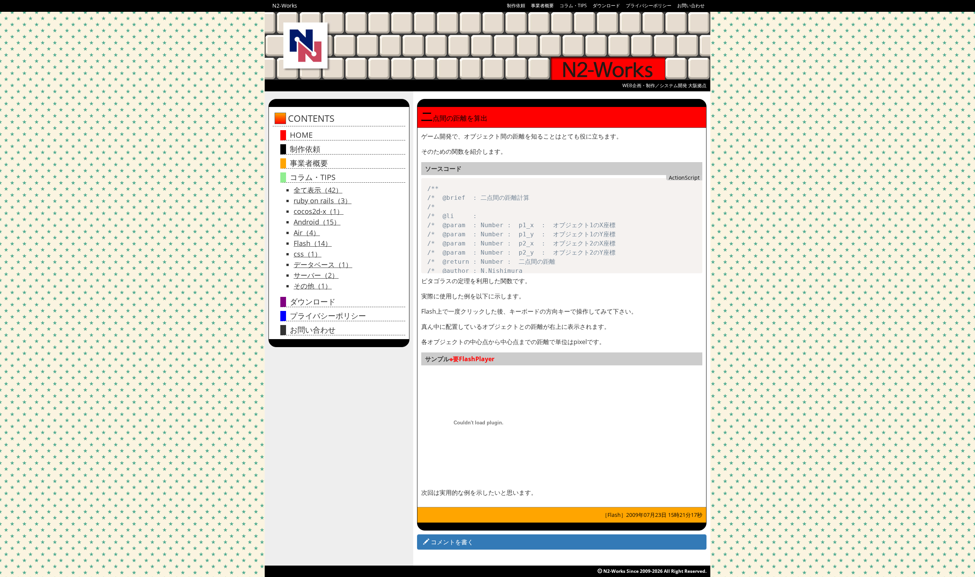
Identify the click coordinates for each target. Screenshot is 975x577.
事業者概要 (542, 5)
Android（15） (317, 221)
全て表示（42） (318, 189)
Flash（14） (313, 243)
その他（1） (313, 285)
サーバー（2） (316, 275)
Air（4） (307, 232)
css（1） (307, 253)
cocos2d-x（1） (319, 211)
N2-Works (284, 5)
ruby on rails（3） (323, 200)
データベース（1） (323, 264)
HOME (301, 135)
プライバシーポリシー (648, 5)
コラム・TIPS (573, 5)
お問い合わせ (691, 5)
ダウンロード (606, 5)
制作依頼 (516, 5)
